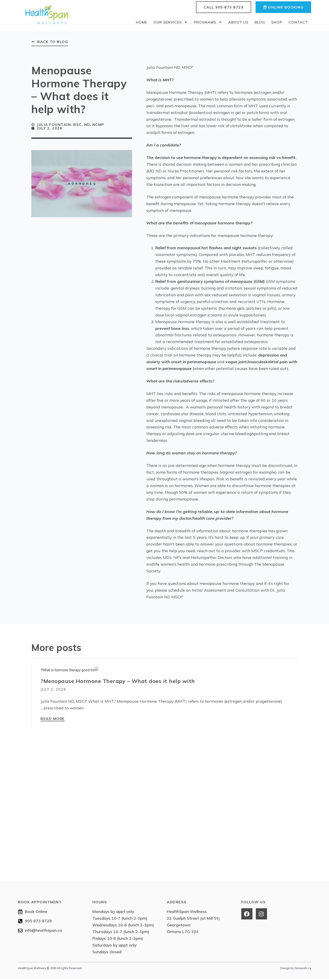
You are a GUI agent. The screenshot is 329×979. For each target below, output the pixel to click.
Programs (205, 22)
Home (141, 22)
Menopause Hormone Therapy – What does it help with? (118, 681)
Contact (298, 22)
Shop (276, 22)
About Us (238, 22)
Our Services (168, 22)
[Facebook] (246, 913)
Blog (260, 22)
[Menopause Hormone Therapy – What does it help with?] (69, 670)
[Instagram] (261, 913)
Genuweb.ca (302, 968)
